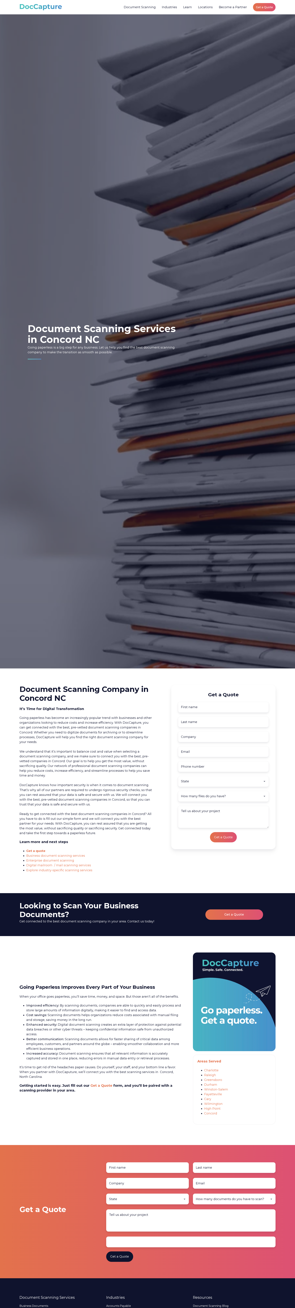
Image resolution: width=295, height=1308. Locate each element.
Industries (169, 7)
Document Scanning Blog (211, 1305)
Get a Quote (264, 7)
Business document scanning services (55, 856)
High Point (212, 1108)
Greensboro (213, 1080)
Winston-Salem (216, 1089)
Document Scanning (140, 7)
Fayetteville (213, 1094)
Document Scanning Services (47, 1297)
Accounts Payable (118, 1305)
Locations (205, 7)
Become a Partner (233, 7)
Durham (210, 1085)
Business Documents (33, 1305)
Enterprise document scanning (50, 860)
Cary (207, 1099)
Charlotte (211, 1070)
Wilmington (213, 1104)
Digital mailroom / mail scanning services (58, 865)
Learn (187, 7)
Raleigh (210, 1075)
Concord (210, 1113)
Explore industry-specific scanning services (59, 870)
